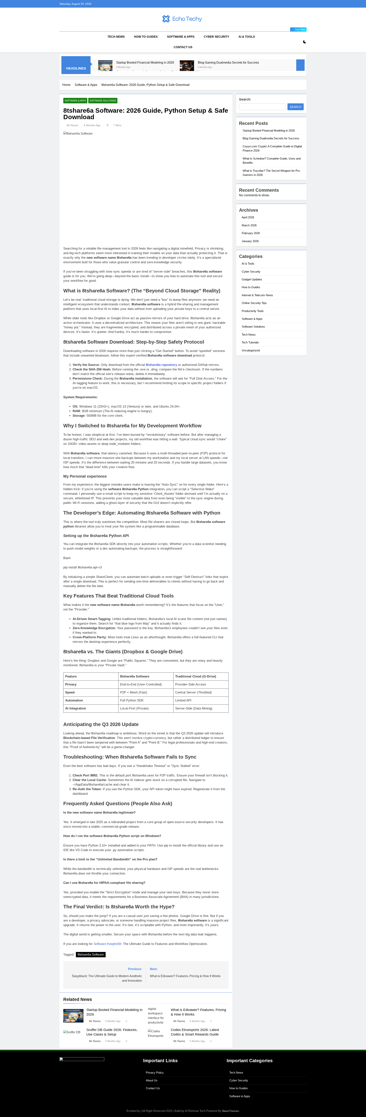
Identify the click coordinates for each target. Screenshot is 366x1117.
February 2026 (251, 233)
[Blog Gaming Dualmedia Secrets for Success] (187, 67)
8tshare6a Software (91, 954)
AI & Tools (246, 36)
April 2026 (248, 217)
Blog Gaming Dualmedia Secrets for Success (228, 62)
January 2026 (250, 241)
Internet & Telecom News (257, 295)
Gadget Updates (252, 279)
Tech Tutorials (250, 342)
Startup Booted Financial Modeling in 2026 (145, 62)
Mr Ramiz (72, 125)
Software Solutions (103, 100)
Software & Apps (180, 36)
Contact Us (183, 47)
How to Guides (146, 36)
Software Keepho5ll (107, 944)
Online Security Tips (254, 303)
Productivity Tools (253, 311)
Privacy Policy (155, 1072)
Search (244, 99)
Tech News (116, 36)
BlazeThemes (230, 1110)
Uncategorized (251, 350)
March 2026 (249, 225)
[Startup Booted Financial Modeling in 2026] (105, 67)
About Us (151, 1080)
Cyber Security (216, 36)
